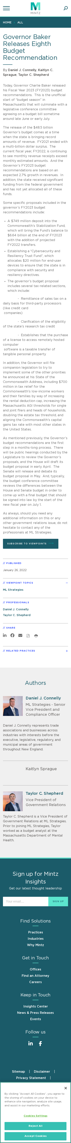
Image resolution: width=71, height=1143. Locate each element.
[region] (35, 1112)
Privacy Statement (31, 1078)
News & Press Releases (35, 1012)
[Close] (65, 1088)
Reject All (35, 1126)
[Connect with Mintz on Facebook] (40, 1045)
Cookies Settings (35, 1116)
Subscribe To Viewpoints (27, 544)
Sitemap (18, 1071)
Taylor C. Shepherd (33, 74)
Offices (35, 969)
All (20, 22)
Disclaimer (42, 1071)
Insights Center (35, 1006)
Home (7, 22)
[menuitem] (8, 22)
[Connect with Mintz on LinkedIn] (31, 1045)
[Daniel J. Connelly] (13, 706)
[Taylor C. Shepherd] (13, 801)
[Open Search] (65, 8)
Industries (36, 938)
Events (35, 1019)
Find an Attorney (35, 975)
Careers (35, 982)
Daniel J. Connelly (22, 70)
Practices (35, 932)
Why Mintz (35, 945)
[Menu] (7, 8)
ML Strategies (13, 589)
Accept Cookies (35, 1136)
